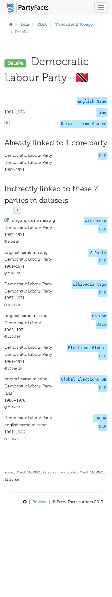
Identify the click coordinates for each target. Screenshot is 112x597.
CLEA (42, 24)
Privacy (39, 501)
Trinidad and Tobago (74, 24)
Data (25, 24)
